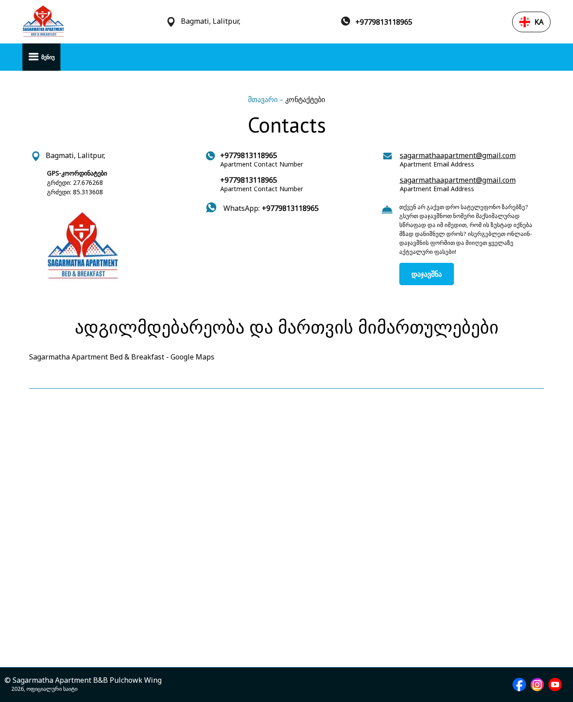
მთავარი (263, 99)
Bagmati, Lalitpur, (210, 21)
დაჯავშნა (426, 274)
